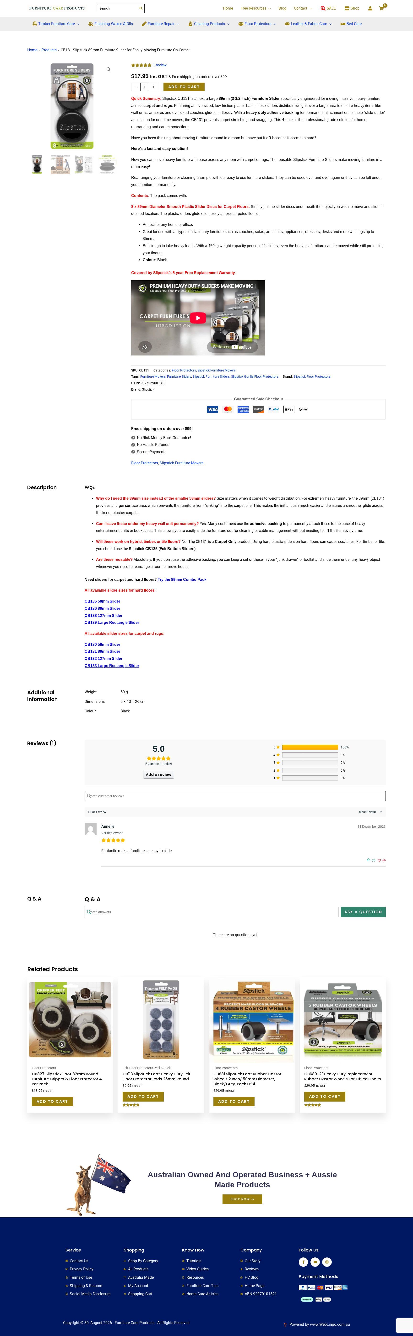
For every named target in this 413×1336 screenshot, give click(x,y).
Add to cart (184, 87)
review (160, 65)
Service (73, 1250)
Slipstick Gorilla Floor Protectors (254, 377)
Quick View (70, 1058)
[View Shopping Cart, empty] (381, 8)
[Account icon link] (370, 8)
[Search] (141, 8)
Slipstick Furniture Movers (216, 370)
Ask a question (363, 912)
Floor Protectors (184, 370)
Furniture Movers (153, 377)
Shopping (134, 1250)
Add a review (158, 774)
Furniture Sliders (179, 377)
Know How (193, 1250)
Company (251, 1250)
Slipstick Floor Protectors (312, 377)
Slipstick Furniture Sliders (211, 377)
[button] (268, 8)
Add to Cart (52, 1101)
